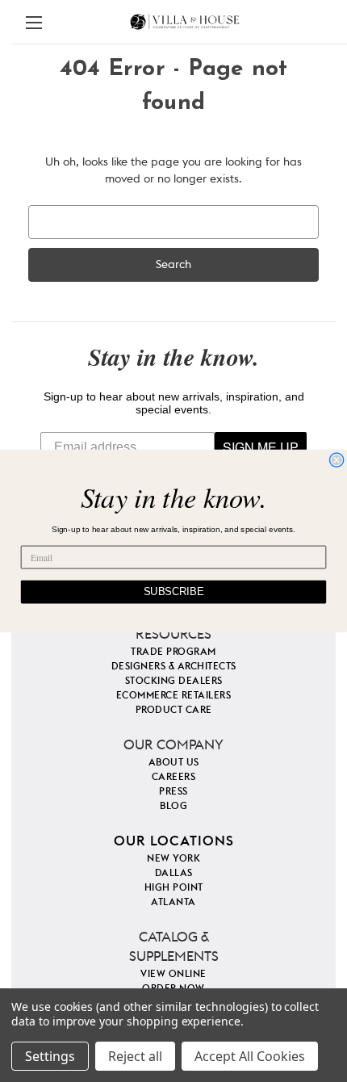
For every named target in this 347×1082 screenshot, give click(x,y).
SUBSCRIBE (174, 592)
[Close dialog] (336, 460)
